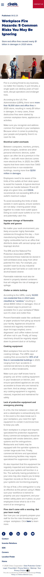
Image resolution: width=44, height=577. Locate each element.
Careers (5, 552)
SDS (4, 547)
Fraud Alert (12, 568)
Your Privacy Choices (27, 569)
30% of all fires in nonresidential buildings (21, 358)
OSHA (30, 190)
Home (4, 561)
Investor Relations (9, 543)
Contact (38, 4)
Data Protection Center (32, 565)
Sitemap (33, 568)
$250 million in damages (20, 172)
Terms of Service (23, 574)
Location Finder (8, 556)
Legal (5, 568)
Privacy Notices (23, 568)
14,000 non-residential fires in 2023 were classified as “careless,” (21, 298)
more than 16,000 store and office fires (22, 104)
